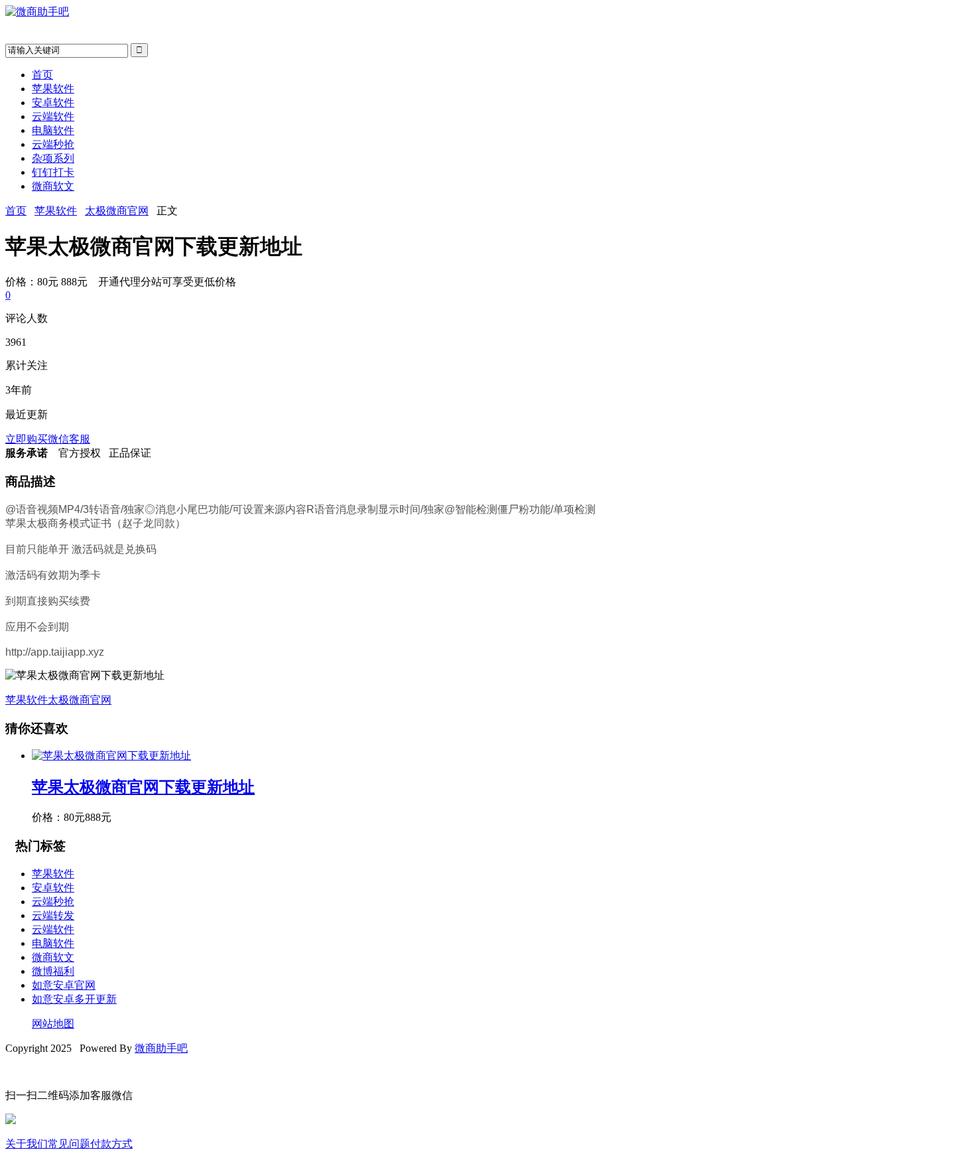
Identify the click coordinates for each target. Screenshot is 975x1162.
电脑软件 (53, 130)
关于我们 (26, 1143)
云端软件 (53, 116)
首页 (42, 74)
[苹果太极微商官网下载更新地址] (111, 755)
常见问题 (69, 1143)
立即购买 (26, 439)
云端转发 (53, 915)
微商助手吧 (161, 1048)
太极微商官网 (117, 210)
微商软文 (53, 186)
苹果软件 (53, 88)
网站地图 (53, 1023)
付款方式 (111, 1143)
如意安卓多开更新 (74, 999)
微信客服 (69, 439)
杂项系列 (53, 158)
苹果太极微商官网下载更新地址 (143, 787)
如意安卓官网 (64, 985)
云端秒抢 (53, 144)
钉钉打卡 (53, 172)
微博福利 (53, 971)
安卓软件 (53, 102)
